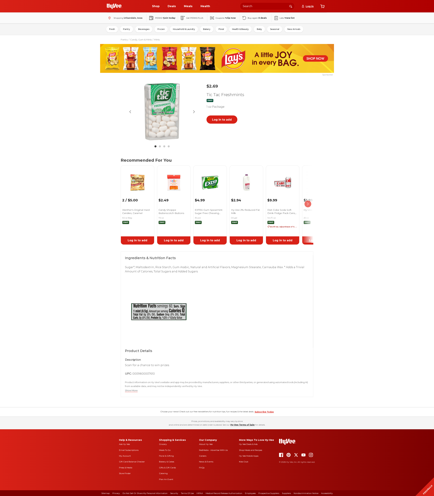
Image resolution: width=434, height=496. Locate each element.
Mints (157, 39)
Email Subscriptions (129, 450)
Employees (250, 493)
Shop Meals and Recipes (250, 450)
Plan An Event (166, 479)
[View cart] (322, 6)
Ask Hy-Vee (124, 444)
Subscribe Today (264, 412)
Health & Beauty (240, 29)
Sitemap (105, 493)
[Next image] (194, 112)
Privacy (116, 493)
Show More (131, 390)
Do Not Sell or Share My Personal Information (145, 493)
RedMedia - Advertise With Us (213, 450)
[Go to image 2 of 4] (160, 146)
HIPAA (199, 493)
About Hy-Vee (206, 444)
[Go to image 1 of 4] (155, 146)
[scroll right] (307, 204)
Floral (221, 29)
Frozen (161, 29)
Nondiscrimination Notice (306, 493)
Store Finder (125, 473)
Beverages (143, 29)
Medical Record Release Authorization (224, 493)
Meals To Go (165, 450)
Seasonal (274, 29)
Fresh (112, 29)
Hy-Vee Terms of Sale (242, 424)
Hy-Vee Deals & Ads (248, 444)
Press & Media (125, 467)
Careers (202, 456)
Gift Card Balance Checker (132, 461)
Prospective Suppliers (268, 493)
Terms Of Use (187, 493)
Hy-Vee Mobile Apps (248, 456)
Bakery (206, 29)
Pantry (126, 29)
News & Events (206, 461)
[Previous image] (130, 112)
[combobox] (267, 6)
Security (174, 493)
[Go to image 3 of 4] (164, 146)
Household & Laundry (184, 29)
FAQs (201, 467)
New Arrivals (293, 29)
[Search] (291, 6)
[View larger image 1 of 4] (162, 112)
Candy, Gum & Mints (141, 39)
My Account (125, 456)
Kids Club (243, 461)
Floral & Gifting (166, 456)
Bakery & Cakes (166, 461)
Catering (163, 473)
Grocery (163, 444)
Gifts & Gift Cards (167, 467)
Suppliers (286, 493)
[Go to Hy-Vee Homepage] (114, 6)
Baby (259, 29)
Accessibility (327, 493)
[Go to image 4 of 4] (168, 146)
